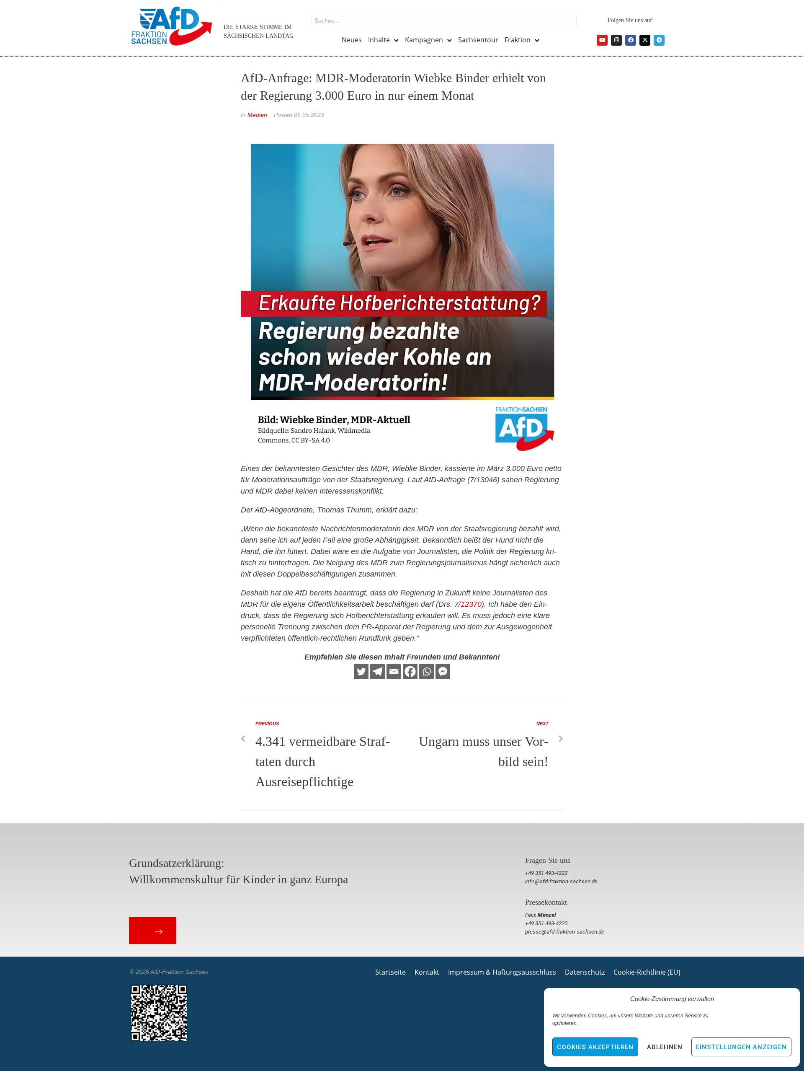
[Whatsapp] (426, 671)
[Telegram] (659, 40)
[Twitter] (361, 671)
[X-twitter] (644, 40)
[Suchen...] (444, 20)
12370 (471, 604)
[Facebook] (630, 40)
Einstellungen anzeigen (741, 1047)
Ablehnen (665, 1047)
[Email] (394, 671)
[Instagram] (616, 40)
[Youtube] (602, 40)
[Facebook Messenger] (443, 671)
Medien (257, 114)
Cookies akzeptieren (595, 1047)
